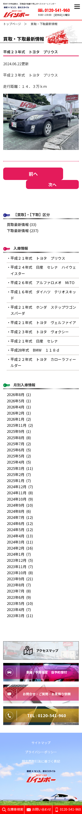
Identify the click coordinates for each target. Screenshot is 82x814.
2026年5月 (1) (19, 401)
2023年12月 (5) (20, 560)
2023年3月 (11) (20, 615)
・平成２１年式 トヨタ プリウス (36, 258)
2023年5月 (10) (20, 603)
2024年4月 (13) (20, 536)
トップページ (12, 24)
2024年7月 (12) (20, 517)
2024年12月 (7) (20, 486)
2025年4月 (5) (19, 462)
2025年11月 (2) (20, 425)
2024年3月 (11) (20, 542)
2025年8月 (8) (19, 437)
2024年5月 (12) (20, 529)
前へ (33, 173)
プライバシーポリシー (41, 752)
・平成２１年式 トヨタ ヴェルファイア (41, 322)
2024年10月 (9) (20, 499)
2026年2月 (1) (19, 413)
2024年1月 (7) (19, 554)
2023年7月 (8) (19, 591)
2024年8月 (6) (19, 511)
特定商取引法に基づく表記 (41, 761)
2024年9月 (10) (20, 505)
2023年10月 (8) (20, 572)
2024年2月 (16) (20, 548)
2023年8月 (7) (19, 585)
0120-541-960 (70, 809)
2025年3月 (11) (20, 468)
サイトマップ (41, 742)
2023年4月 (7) (19, 609)
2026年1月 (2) (19, 419)
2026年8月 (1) (19, 394)
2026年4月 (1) (19, 407)
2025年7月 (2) (19, 443)
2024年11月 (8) (20, 492)
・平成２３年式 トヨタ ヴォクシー (38, 331)
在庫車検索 (15, 809)
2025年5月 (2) (19, 456)
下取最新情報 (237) (22, 230)
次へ (52, 184)
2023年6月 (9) (19, 597)
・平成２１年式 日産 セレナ (32, 341)
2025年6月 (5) (19, 449)
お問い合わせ (41, 809)
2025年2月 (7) (19, 474)
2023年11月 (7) (20, 566)
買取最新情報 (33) (21, 224)
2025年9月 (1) (19, 431)
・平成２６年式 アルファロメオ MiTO (40, 282)
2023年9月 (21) (20, 578)
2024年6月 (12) (20, 523)
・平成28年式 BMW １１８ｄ (33, 350)
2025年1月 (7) (19, 480)
